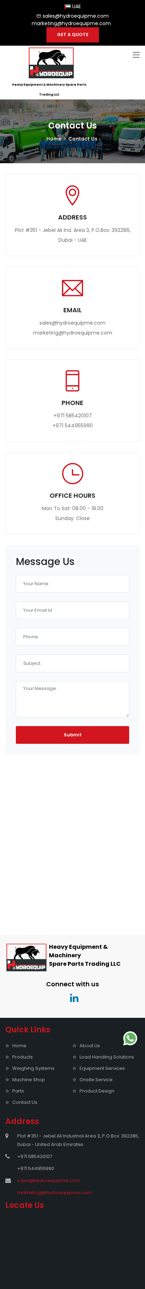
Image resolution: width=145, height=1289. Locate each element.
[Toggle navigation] (136, 55)
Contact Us (24, 1102)
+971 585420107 (72, 415)
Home (54, 138)
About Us (90, 1045)
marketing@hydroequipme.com (71, 23)
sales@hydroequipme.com (76, 15)
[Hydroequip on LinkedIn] (72, 998)
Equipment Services (102, 1068)
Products (22, 1057)
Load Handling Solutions (107, 1057)
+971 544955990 (72, 425)
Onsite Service (96, 1079)
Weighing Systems (33, 1068)
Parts (18, 1091)
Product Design (97, 1091)
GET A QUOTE (72, 34)
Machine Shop (28, 1079)
